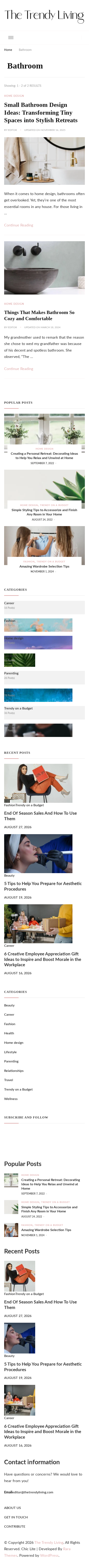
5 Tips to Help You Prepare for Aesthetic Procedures (43, 886)
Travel (8, 1080)
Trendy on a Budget (54, 505)
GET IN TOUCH (16, 1517)
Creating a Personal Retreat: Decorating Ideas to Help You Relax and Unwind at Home (44, 456)
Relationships (14, 1070)
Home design (14, 96)
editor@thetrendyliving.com (32, 1492)
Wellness (11, 1099)
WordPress (49, 1556)
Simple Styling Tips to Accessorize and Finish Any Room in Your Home (44, 512)
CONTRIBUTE (14, 1526)
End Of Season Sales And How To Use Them (40, 816)
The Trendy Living (48, 1543)
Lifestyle (10, 1052)
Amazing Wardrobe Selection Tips (44, 566)
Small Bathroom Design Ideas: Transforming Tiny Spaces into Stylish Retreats (41, 112)
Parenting (11, 1061)
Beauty (9, 875)
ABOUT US (12, 1508)
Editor (12, 130)
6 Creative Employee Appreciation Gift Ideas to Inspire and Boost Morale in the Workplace (42, 959)
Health (9, 1033)
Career (9, 945)
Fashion (29, 562)
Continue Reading (18, 225)
